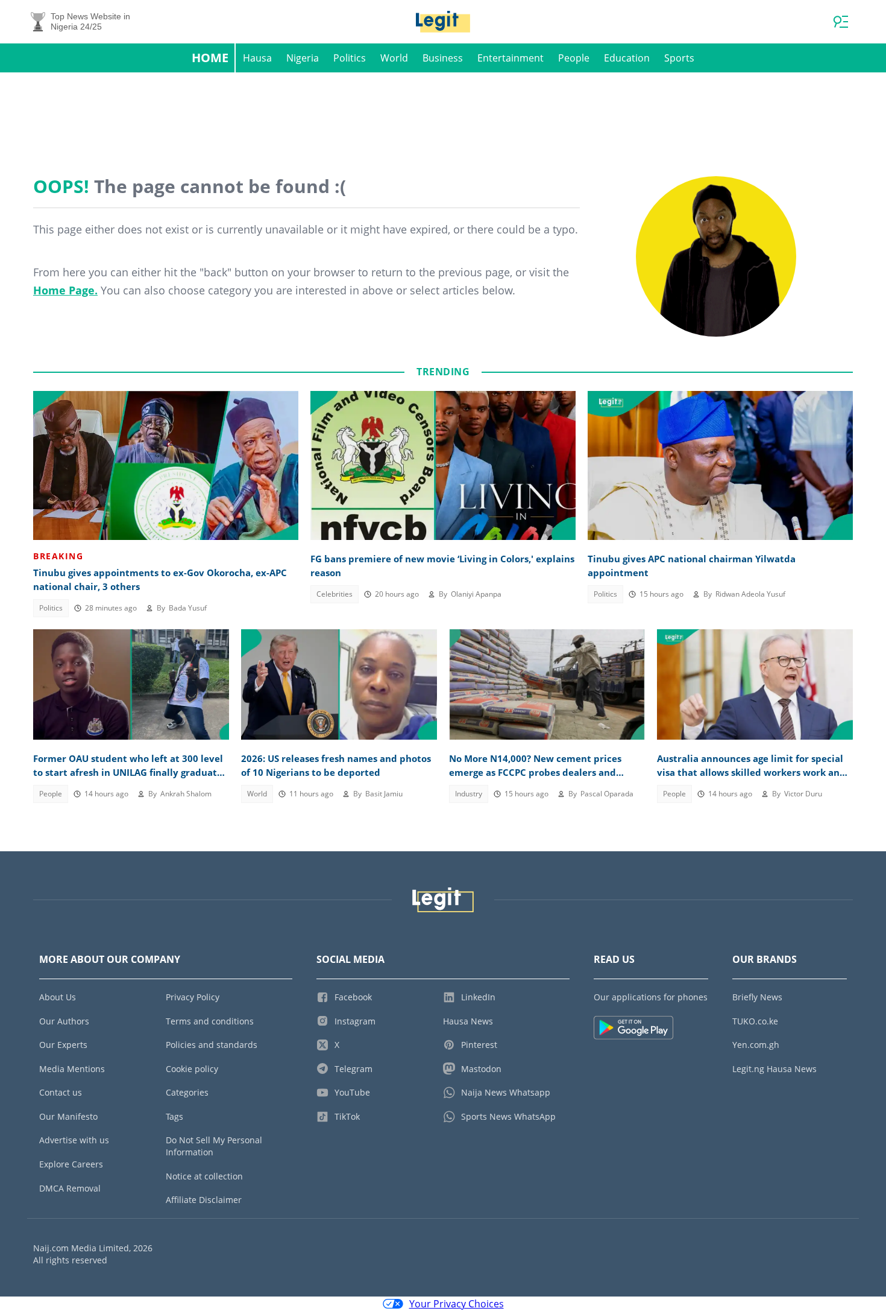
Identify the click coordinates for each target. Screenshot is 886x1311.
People (573, 58)
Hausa (257, 58)
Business (443, 58)
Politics (349, 58)
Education (627, 58)
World (394, 58)
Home (210, 57)
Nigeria (302, 58)
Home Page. (65, 290)
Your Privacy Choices (456, 1303)
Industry (468, 794)
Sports (679, 58)
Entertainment (510, 58)
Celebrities (334, 594)
